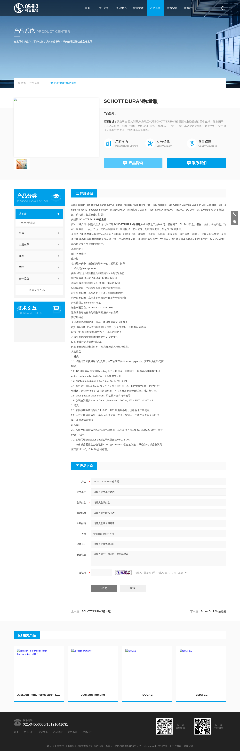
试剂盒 (23, 213)
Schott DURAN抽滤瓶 (213, 611)
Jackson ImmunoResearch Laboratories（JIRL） (39, 694)
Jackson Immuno (93, 694)
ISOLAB (147, 694)
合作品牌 (24, 278)
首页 (87, 8)
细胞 (21, 255)
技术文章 (138, 8)
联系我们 (189, 8)
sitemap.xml (149, 746)
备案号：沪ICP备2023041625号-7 (123, 746)
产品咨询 (136, 163)
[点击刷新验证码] (123, 572)
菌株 (21, 267)
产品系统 (155, 8)
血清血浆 (24, 244)
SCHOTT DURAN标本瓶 (96, 611)
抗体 (21, 233)
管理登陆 (188, 746)
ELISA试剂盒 (28, 222)
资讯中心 (121, 8)
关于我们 (104, 8)
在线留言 (172, 8)
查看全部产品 (37, 290)
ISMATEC (201, 694)
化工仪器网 (175, 746)
